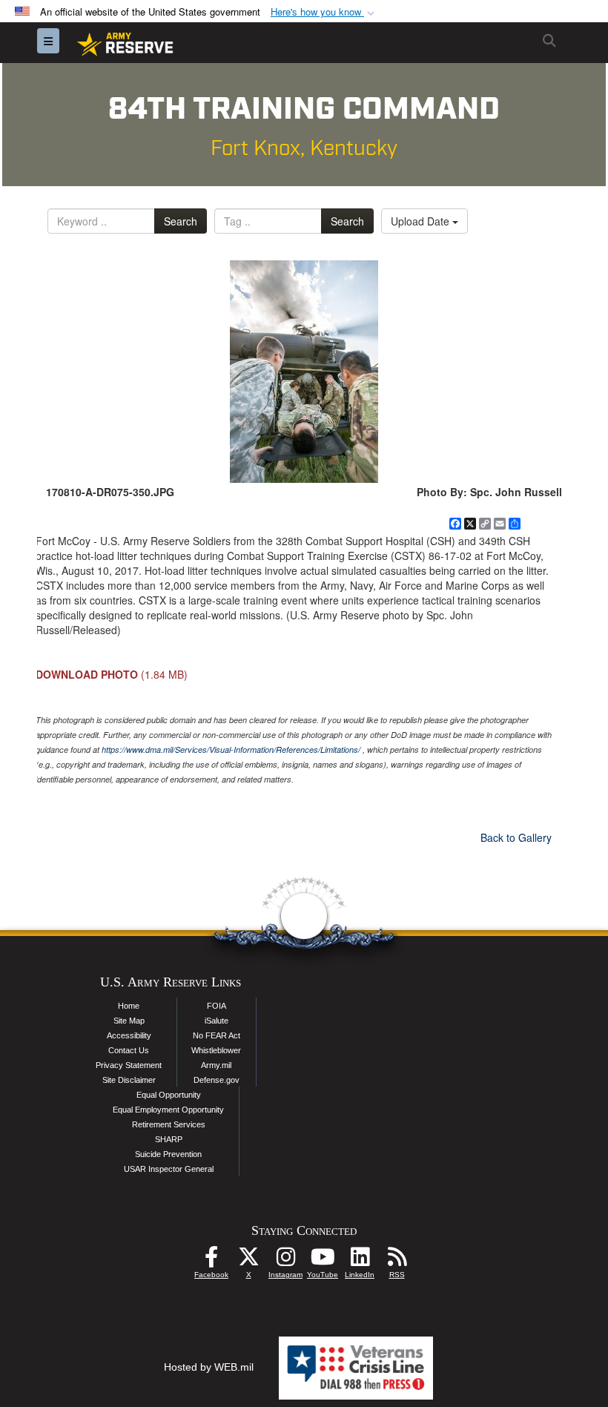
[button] (324, 12)
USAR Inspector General (169, 1168)
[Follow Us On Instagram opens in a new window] (285, 1261)
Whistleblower (216, 1050)
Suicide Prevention (168, 1154)
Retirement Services (168, 1124)
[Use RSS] (396, 1261)
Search (180, 221)
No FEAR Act (216, 1035)
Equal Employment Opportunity (168, 1109)
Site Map (129, 1020)
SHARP (168, 1139)
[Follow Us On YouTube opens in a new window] (322, 1261)
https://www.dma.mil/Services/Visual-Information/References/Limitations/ (231, 749)
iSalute (216, 1020)
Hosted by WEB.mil (209, 1367)
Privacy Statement (129, 1065)
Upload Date (421, 221)
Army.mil (216, 1065)
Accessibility (129, 1035)
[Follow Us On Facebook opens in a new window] (211, 1261)
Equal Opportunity (168, 1094)
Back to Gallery (516, 837)
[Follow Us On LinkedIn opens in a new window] (359, 1261)
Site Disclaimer (129, 1079)
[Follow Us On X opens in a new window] (248, 1261)
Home (128, 1005)
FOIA (216, 1005)
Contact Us (128, 1050)
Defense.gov (216, 1079)
